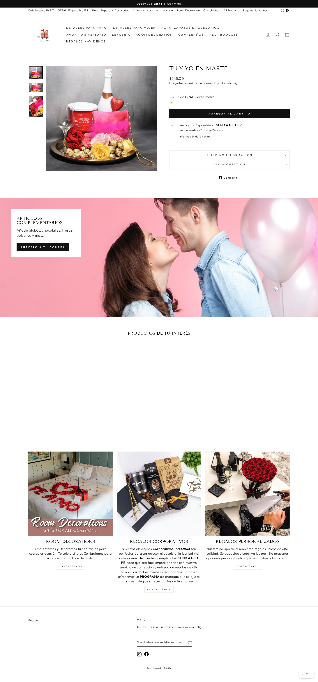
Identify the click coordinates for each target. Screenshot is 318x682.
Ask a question (229, 164)
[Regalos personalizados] (247, 494)
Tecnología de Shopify (159, 667)
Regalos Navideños (255, 10)
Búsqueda (34, 620)
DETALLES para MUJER (73, 10)
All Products (231, 10)
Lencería (167, 10)
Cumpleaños (211, 10)
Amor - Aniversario (145, 10)
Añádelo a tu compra (42, 247)
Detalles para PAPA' (41, 10)
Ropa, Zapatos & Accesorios (110, 10)
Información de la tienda (194, 136)
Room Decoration (188, 10)
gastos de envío (184, 83)
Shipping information (229, 155)
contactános (70, 566)
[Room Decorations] (70, 494)
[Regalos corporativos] (159, 494)
